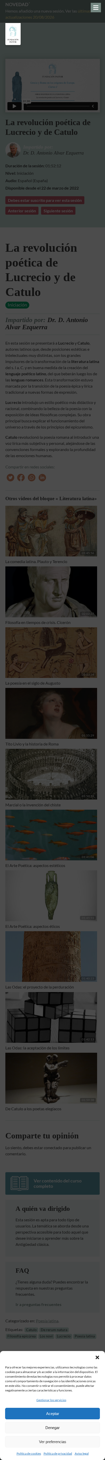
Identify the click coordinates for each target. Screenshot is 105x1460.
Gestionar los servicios (51, 1400)
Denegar (52, 1427)
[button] (97, 1357)
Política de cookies (29, 1453)
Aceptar (52, 1413)
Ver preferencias (52, 1442)
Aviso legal (82, 1453)
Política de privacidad (58, 1453)
